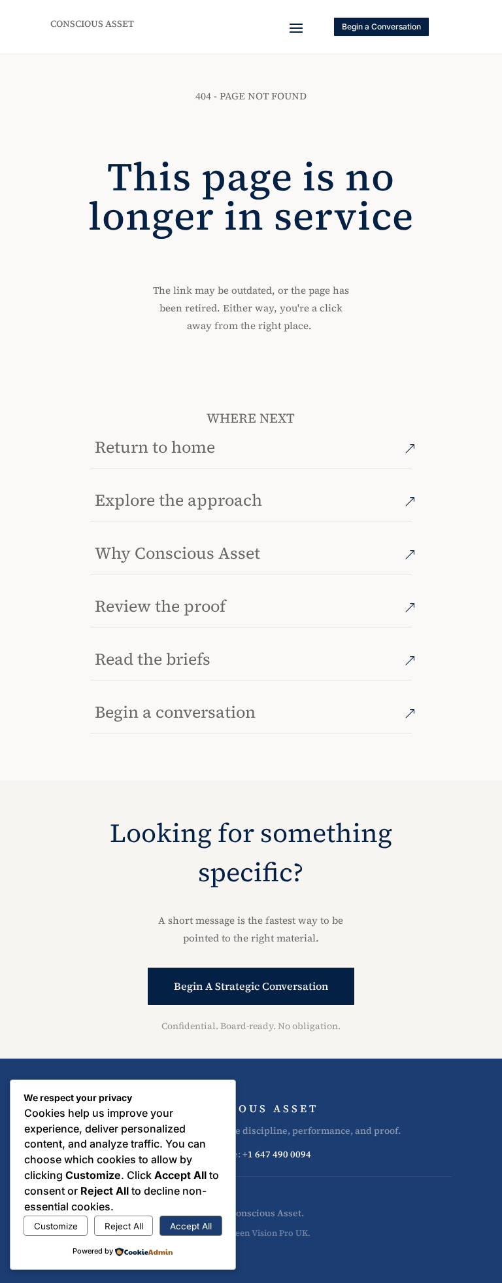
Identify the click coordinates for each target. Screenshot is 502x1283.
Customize (56, 1226)
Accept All (191, 1226)
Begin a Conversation (381, 26)
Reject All (124, 1226)
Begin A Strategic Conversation (251, 986)
